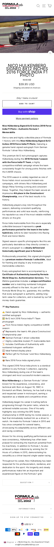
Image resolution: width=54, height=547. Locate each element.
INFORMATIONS (27, 509)
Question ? (27, 482)
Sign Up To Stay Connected (27, 517)
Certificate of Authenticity (16, 274)
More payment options (27, 118)
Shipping (17, 88)
